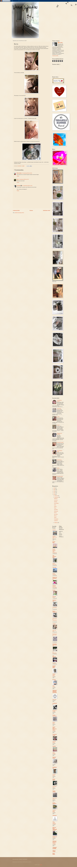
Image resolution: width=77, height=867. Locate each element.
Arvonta (58, 425)
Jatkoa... (55, 517)
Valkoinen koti (59, 459)
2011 (54, 494)
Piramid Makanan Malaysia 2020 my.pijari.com (55, 551)
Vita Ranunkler (54, 656)
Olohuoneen (56, 511)
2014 (54, 489)
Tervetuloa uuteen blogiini (54, 811)
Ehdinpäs (55, 501)
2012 (54, 492)
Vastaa (18, 182)
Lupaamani (56, 520)
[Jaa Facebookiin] (30, 166)
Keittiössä (55, 498)
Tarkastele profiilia (55, 55)
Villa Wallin (25, 7)
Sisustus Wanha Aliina (54, 667)
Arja (17, 179)
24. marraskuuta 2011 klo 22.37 (23, 179)
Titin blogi (54, 567)
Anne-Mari (18, 185)
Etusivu (31, 210)
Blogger (41, 864)
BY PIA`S (54, 679)
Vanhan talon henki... (55, 798)
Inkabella (54, 746)
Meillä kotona (54, 854)
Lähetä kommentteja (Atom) (19, 212)
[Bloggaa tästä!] (28, 166)
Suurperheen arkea (55, 735)
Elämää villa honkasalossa (55, 578)
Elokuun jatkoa (54, 723)
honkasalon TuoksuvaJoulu (55, 645)
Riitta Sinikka (19, 173)
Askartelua (56, 509)
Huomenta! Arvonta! (60, 442)
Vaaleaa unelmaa (54, 791)
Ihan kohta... (56, 514)
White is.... (56, 515)
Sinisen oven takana (55, 716)
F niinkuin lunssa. (54, 775)
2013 (54, 491)
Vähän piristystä (54, 753)
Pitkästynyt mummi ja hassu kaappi (55, 586)
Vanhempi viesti (46, 210)
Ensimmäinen (56, 503)
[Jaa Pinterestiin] (31, 166)
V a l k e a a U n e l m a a (55, 635)
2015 (54, 488)
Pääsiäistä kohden (54, 742)
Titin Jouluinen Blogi (54, 556)
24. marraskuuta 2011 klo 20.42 (27, 173)
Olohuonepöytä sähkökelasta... (55, 619)
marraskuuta (56, 497)
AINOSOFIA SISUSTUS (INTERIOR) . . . (55, 692)
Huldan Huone (54, 780)
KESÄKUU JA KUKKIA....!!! (55, 837)
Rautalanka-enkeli (60, 476)
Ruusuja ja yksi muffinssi (59, 434)
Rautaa (58, 468)
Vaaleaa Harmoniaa (54, 803)
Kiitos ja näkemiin (54, 730)
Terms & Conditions (54, 843)
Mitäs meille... (55, 699)
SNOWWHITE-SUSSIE (55, 848)
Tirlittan (54, 590)
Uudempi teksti (16, 210)
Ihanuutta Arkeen (54, 758)
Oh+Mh (58, 416)
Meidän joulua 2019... (55, 564)
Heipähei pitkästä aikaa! (54, 675)
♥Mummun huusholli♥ (54, 841)
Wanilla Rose (54, 542)
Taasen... (55, 506)
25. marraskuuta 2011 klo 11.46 (27, 185)
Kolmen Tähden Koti (55, 612)
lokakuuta (56, 522)
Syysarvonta (59, 408)
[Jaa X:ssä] (29, 166)
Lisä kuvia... (56, 500)
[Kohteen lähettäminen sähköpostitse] (27, 166)
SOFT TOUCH (54, 686)
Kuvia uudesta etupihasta (54, 822)
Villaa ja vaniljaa (54, 851)
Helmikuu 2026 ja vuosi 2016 (55, 537)
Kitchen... (55, 512)
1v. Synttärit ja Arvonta (59, 401)
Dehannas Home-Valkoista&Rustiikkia (55, 829)
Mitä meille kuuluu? (54, 597)
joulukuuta (56, 495)
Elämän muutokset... (54, 574)
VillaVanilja (55, 815)
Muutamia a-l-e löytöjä (55, 711)
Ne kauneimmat (54, 652)
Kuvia (55, 504)
